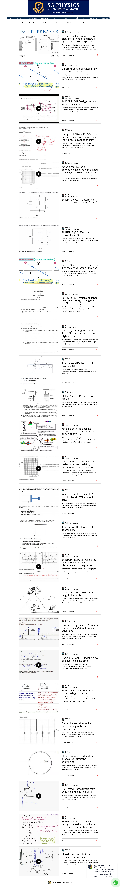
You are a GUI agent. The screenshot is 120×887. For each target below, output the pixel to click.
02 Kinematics (60, 22)
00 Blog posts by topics (33, 22)
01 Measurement (47, 22)
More (93, 22)
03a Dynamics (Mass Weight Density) (77, 22)
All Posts (21, 22)
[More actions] (98, 32)
